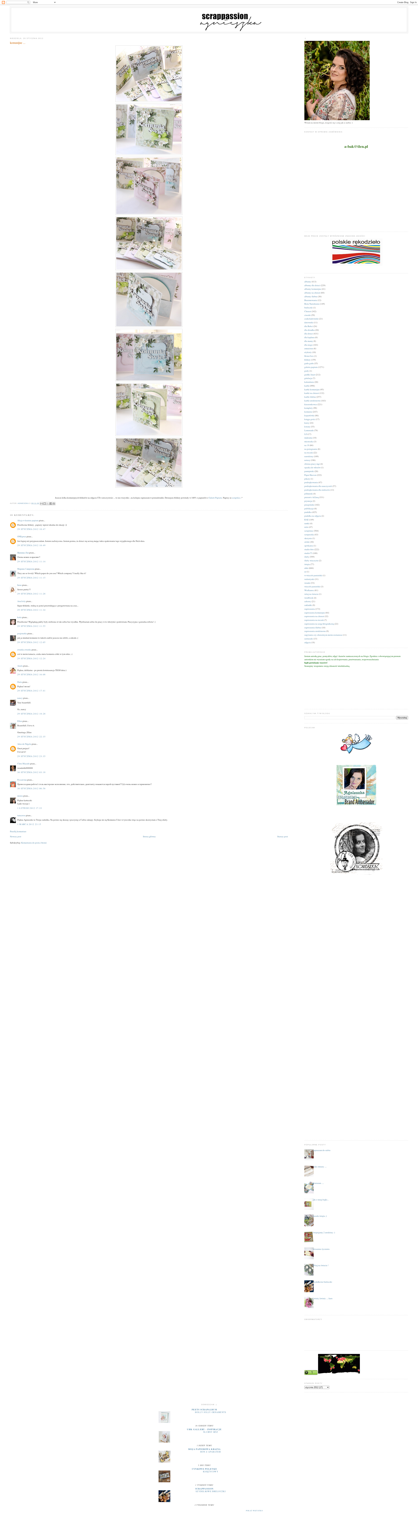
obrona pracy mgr (312, 463)
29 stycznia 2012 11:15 (31, 577)
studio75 (308, 553)
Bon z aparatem (210, 1451)
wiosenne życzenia (321, 1248)
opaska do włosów (312, 467)
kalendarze (309, 381)
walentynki (309, 579)
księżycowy (210, 1471)
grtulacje (308, 378)
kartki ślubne (310, 396)
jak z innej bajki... (321, 1199)
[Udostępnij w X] (47, 503)
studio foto (309, 549)
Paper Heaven (310, 474)
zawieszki (308, 638)
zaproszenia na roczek (314, 620)
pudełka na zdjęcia (312, 515)
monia (20, 795)
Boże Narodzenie (312, 303)
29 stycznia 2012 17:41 (31, 690)
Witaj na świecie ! (321, 1265)
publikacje (309, 508)
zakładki (308, 605)
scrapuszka (309, 534)
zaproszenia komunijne (314, 612)
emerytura (308, 348)
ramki (306, 523)
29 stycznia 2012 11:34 (31, 609)
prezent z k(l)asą (311, 497)
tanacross (21, 815)
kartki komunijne (312, 389)
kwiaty (307, 426)
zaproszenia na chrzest (314, 616)
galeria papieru (311, 367)
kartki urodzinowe (312, 400)
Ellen (19, 721)
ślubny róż (210, 1432)
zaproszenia (309, 608)
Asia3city (21, 601)
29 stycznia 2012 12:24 (31, 658)
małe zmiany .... (320, 1166)
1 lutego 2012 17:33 (29, 808)
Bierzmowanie (310, 300)
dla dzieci (308, 333)
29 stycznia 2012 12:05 (31, 642)
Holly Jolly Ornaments (210, 1412)
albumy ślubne (310, 296)
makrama (308, 437)
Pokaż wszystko (254, 1511)
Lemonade (309, 430)
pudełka (308, 512)
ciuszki (307, 315)
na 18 (306, 445)
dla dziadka (309, 329)
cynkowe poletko (204, 1468)
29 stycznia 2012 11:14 (31, 561)
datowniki (308, 322)
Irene (19, 585)
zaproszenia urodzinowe (315, 631)
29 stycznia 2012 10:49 (31, 545)
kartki (307, 385)
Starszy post (282, 836)
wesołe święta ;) (320, 1215)
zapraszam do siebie (321, 1150)
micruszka (308, 441)
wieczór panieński (312, 586)
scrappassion (204, 1488)
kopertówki (309, 415)
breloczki (308, 307)
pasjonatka (22, 633)
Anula (20, 665)
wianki (307, 582)
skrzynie (308, 538)
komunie (308, 411)
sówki (307, 541)
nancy (20, 698)
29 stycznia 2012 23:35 (31, 756)
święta (307, 564)
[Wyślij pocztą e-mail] (41, 503)
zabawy (307, 601)
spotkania (308, 545)
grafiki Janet (309, 374)
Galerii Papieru (215, 497)
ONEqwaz (21, 536)
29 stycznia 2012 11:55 (31, 626)
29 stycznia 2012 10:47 (31, 529)
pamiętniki (309, 471)
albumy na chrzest (312, 292)
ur (305, 571)
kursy (306, 422)
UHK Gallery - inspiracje (204, 1429)
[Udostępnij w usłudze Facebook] (50, 503)
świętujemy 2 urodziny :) (324, 1232)
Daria (19, 681)
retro (306, 526)
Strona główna (149, 836)
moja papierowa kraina (204, 1449)
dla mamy (308, 341)
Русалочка (22, 779)
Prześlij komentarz (18, 831)
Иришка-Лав (23, 552)
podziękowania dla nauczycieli (318, 486)
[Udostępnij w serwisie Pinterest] (54, 503)
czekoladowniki (311, 318)
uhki (306, 568)
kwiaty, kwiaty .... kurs (322, 1298)
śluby (306, 556)
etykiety (308, 352)
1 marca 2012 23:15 (29, 824)
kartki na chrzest (311, 393)
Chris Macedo (23, 763)
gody (306, 370)
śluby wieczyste (311, 560)
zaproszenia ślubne (312, 627)
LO (305, 434)
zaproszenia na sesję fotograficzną (319, 623)
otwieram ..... (318, 1183)
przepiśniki (309, 504)
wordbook (308, 597)
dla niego (308, 344)
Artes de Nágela (24, 743)
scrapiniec (308, 530)
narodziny (308, 456)
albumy (307, 281)
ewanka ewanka (24, 649)
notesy (307, 460)
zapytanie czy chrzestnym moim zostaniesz (323, 634)
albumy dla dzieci (312, 285)
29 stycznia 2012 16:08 (31, 674)
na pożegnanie (310, 448)
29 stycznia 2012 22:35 (31, 736)
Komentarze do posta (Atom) (34, 842)
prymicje (308, 500)
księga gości (309, 419)
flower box (309, 355)
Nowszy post (15, 836)
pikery (307, 478)
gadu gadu (309, 363)
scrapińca (236, 497)
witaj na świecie (311, 594)
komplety (308, 407)
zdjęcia (307, 642)
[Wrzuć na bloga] (44, 503)
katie (19, 617)
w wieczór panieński (313, 575)
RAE (306, 519)
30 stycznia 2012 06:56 (31, 788)
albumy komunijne (312, 288)
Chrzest (307, 311)
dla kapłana (309, 337)
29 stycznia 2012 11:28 (31, 593)
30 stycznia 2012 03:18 (31, 772)
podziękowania (311, 482)
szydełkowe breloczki (322, 1281)
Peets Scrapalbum (204, 1409)
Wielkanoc (309, 590)
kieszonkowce (310, 404)
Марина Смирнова (25, 568)
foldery (307, 359)
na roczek (308, 452)
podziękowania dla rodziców (317, 489)
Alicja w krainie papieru (28, 520)
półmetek (308, 493)
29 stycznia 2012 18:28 (31, 713)
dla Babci (308, 326)
